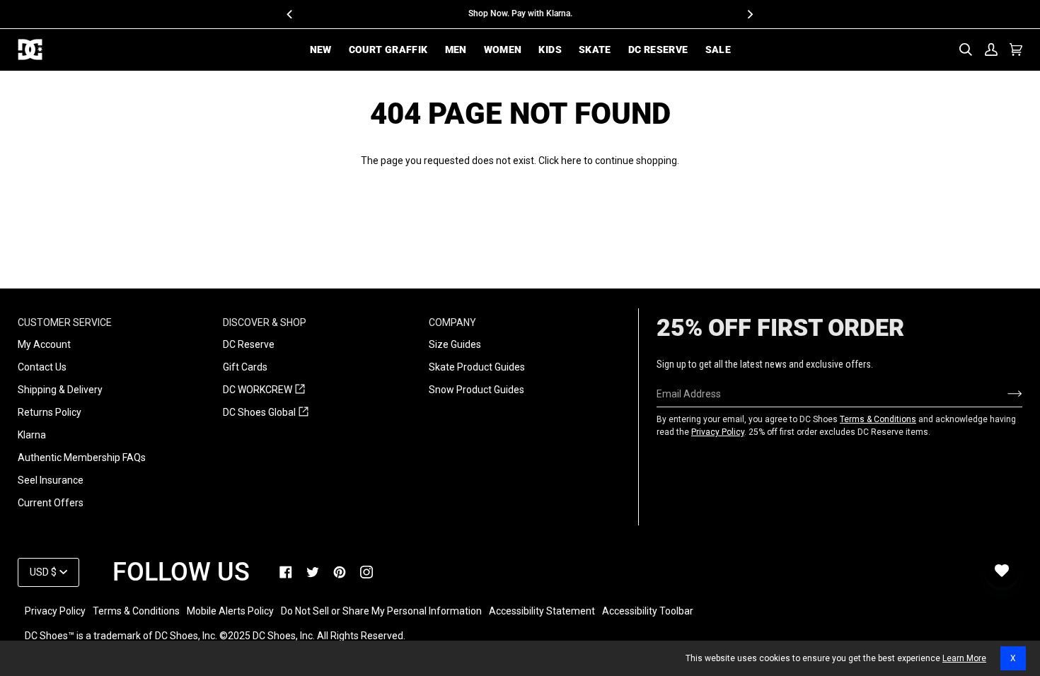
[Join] (1003, 394)
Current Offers (50, 502)
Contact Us (42, 367)
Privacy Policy (717, 432)
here (571, 160)
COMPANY (452, 322)
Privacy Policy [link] (55, 611)
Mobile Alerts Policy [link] (230, 611)
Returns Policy (49, 412)
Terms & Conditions (878, 419)
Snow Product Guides (476, 389)
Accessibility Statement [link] (542, 611)
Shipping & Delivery (60, 389)
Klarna (32, 435)
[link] (285, 572)
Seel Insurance (50, 480)
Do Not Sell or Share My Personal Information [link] (381, 611)
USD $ (43, 572)
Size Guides (455, 344)
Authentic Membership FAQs (82, 457)
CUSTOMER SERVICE (65, 322)
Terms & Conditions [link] (136, 611)
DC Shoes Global (265, 413)
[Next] (750, 14)
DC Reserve (249, 344)
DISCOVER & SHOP (264, 322)
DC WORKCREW (264, 390)
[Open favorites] (1002, 571)
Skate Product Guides (477, 367)
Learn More (964, 658)
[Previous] (291, 14)
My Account (44, 344)
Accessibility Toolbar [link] (647, 611)
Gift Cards (245, 367)
